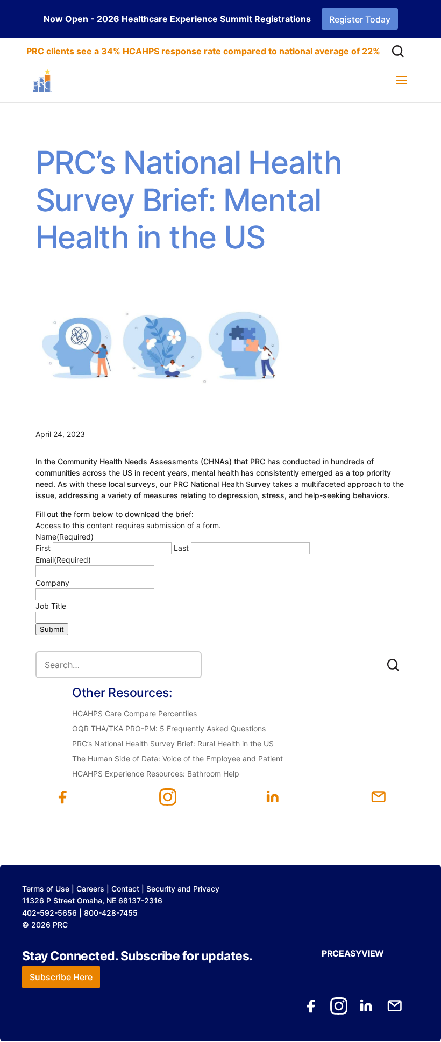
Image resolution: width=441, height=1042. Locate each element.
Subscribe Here (61, 977)
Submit (52, 629)
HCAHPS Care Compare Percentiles (134, 713)
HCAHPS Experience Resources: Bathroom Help (155, 773)
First (43, 547)
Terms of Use (45, 888)
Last (181, 547)
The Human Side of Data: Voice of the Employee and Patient (177, 758)
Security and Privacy (182, 888)
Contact (125, 888)
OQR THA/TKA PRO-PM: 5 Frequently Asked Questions (169, 728)
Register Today (359, 19)
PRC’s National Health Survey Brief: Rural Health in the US (173, 743)
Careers (90, 888)
